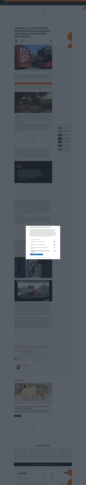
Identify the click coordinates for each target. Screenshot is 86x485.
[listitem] (43, 239)
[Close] (58, 227)
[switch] (54, 241)
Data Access (43, 257)
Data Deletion (38, 257)
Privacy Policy (48, 257)
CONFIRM (36, 254)
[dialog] (43, 242)
